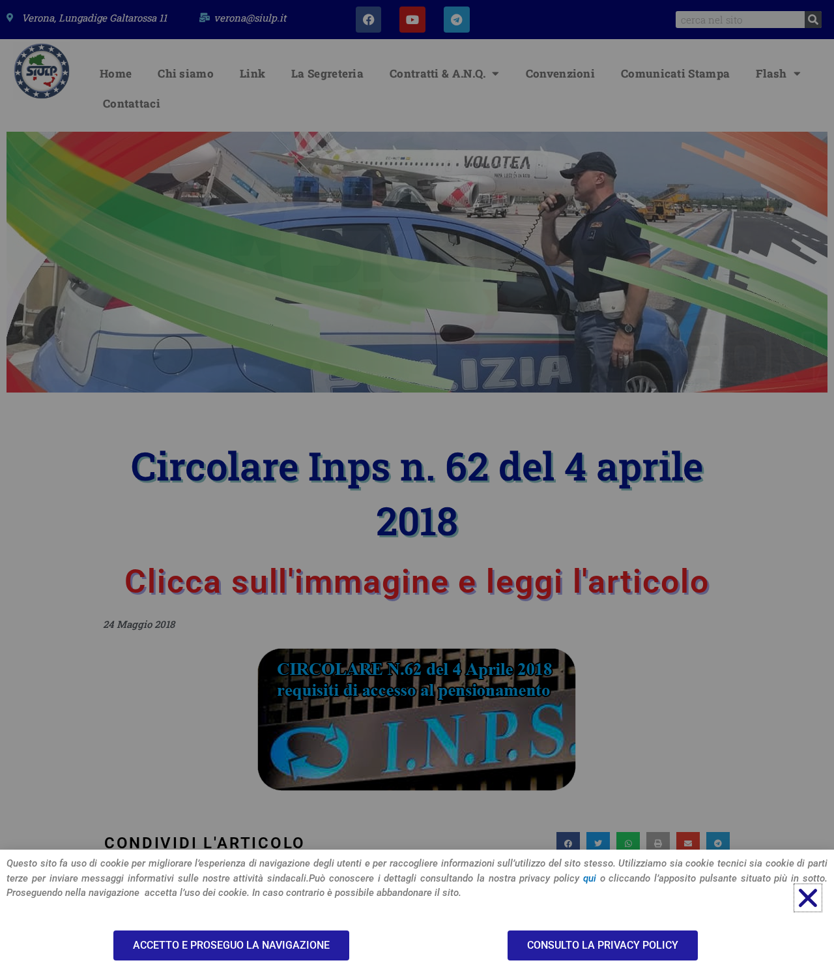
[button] (808, 898)
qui (589, 878)
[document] (417, 483)
